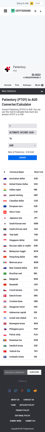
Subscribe (35, 42)
